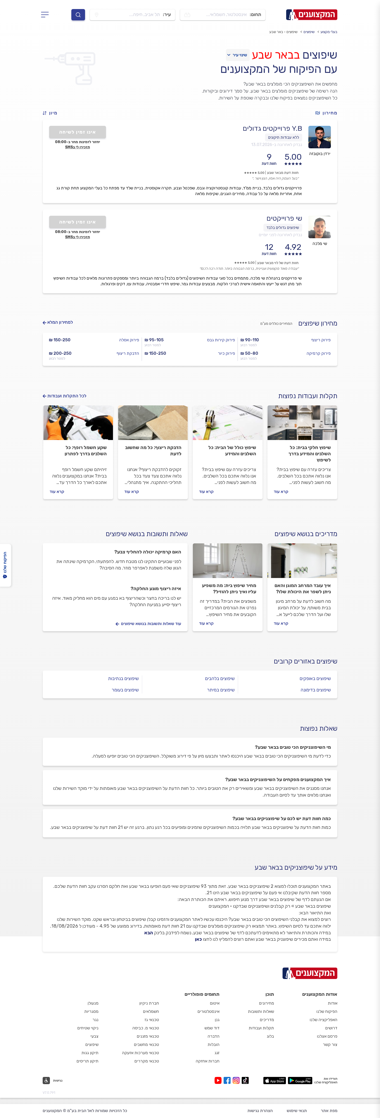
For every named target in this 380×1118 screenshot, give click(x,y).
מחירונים (266, 1003)
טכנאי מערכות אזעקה (140, 1052)
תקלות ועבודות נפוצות (307, 396)
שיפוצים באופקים (315, 678)
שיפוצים (309, 32)
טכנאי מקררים (146, 1061)
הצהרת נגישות (260, 1110)
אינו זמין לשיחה (77, 132)
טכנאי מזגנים (148, 1036)
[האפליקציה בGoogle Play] (300, 1080)
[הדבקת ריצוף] (153, 425)
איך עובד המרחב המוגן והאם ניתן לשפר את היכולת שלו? (303, 589)
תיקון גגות (89, 1052)
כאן (198, 939)
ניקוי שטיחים (87, 1028)
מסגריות (91, 1011)
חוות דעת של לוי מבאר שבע (278, 263)
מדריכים (267, 1019)
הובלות (213, 1044)
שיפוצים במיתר (221, 690)
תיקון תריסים (87, 1061)
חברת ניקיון (149, 1003)
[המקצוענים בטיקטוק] (245, 1080)
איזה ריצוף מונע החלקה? (156, 588)
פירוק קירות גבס (221, 339)
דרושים (331, 1028)
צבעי (94, 1036)
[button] (52, 113)
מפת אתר (329, 1110)
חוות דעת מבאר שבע (283, 173)
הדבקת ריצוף (128, 353)
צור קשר (330, 1044)
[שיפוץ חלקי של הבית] (302, 425)
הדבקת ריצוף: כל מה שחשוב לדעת (153, 451)
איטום (214, 1003)
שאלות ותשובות (261, 1011)
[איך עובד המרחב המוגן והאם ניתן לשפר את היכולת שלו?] (302, 563)
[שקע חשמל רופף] (78, 425)
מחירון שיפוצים (317, 323)
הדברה (213, 1036)
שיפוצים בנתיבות (123, 678)
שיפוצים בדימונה (316, 690)
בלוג (270, 1036)
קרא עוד (281, 491)
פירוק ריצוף (321, 339)
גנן (217, 1019)
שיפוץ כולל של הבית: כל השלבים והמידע (232, 451)
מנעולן (93, 1003)
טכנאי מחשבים (146, 1044)
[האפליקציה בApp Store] (274, 1080)
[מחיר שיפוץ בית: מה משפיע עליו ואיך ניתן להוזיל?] (227, 563)
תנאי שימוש (297, 1110)
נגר (95, 1019)
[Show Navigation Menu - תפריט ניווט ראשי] (46, 15)
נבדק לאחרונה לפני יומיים (280, 234)
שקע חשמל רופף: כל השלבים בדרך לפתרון (86, 451)
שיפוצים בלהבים (220, 678)
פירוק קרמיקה (319, 353)
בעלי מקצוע (329, 32)
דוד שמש (211, 1028)
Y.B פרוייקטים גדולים (272, 128)
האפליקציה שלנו (323, 1019)
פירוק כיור (226, 353)
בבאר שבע (276, 54)
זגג (217, 1052)
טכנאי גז (152, 1019)
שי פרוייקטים (284, 218)
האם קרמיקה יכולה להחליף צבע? (147, 552)
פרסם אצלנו (327, 1036)
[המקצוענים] (311, 14)
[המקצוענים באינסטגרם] (237, 1080)
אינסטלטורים (208, 1011)
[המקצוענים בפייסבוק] (228, 1080)
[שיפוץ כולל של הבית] (227, 425)
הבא (148, 933)
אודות (332, 1003)
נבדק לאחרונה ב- (276, 144)
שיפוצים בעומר (125, 690)
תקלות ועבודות (261, 1028)
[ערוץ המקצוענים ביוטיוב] (219, 1080)
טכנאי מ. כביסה (145, 1028)
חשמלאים (151, 1011)
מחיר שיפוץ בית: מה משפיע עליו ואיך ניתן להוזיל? (229, 589)
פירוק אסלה (129, 339)
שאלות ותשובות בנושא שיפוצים (147, 534)
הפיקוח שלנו (326, 1011)
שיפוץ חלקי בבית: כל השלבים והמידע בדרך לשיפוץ (309, 454)
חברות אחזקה (207, 1061)
